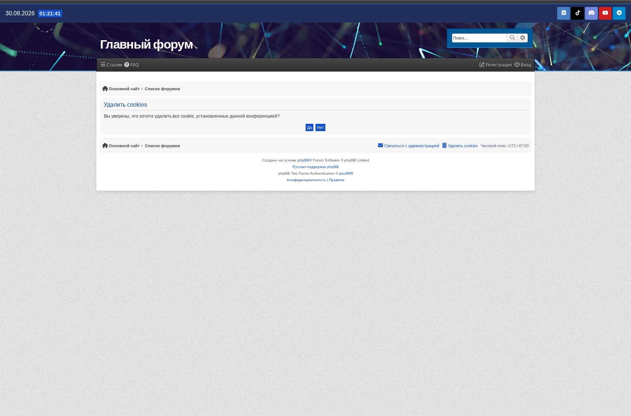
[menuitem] (131, 65)
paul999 (346, 173)
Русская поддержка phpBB (315, 167)
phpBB (303, 160)
